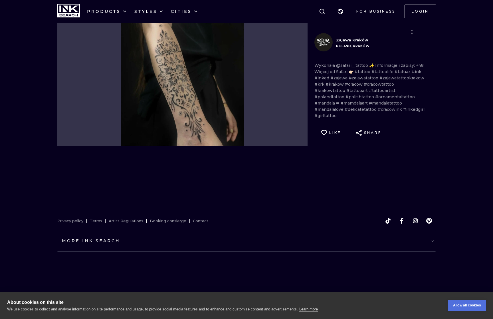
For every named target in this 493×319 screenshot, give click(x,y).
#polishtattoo (360, 96)
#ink (416, 71)
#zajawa (339, 78)
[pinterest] (429, 221)
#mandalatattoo (385, 103)
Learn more (308, 309)
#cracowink (390, 109)
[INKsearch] (68, 11)
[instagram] (415, 221)
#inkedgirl (414, 109)
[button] (340, 11)
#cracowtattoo (379, 84)
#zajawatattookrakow (401, 78)
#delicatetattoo (361, 109)
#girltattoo (325, 115)
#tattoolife (383, 71)
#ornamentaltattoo (395, 96)
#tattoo (363, 71)
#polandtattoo (329, 96)
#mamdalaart (354, 103)
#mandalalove (329, 109)
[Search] (322, 11)
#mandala (325, 103)
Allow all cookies (467, 305)
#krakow (335, 84)
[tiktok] (388, 221)
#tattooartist (382, 90)
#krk (320, 84)
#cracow (354, 84)
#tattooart (357, 90)
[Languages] (340, 11)
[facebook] (402, 221)
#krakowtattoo (330, 90)
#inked (322, 78)
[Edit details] (412, 32)
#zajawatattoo (364, 78)
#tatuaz (403, 71)
